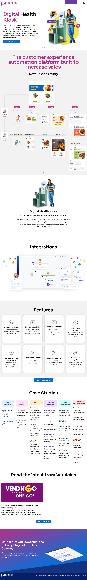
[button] (42, 47)
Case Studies (36, 2)
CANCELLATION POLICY (68, 577)
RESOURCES (52, 2)
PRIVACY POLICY (70, 575)
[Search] (84, 3)
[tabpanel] (43, 121)
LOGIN (21, 5)
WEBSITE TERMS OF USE (80, 575)
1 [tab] (43, 173)
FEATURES (27, 2)
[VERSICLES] (9, 4)
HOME (21, 2)
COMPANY (60, 2)
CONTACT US (71, 2)
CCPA (76, 577)
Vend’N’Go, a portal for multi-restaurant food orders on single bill (19, 507)
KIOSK (45, 2)
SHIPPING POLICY (82, 577)
